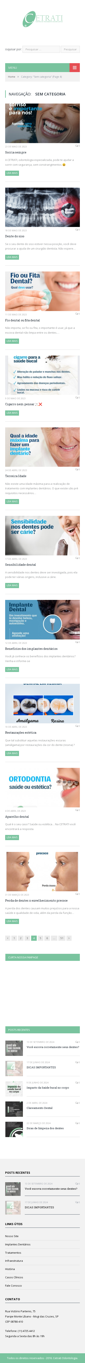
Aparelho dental (17, 817)
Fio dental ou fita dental (22, 320)
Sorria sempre (15, 152)
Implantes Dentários (18, 1244)
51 (61, 938)
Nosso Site (12, 1236)
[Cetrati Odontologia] (42, 18)
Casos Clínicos (14, 1277)
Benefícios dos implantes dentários (31, 649)
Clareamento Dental (39, 1108)
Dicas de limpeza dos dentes (45, 1128)
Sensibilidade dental (20, 565)
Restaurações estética (20, 733)
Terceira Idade (15, 476)
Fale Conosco (13, 1285)
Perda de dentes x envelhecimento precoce (36, 900)
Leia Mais (12, 173)
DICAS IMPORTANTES (41, 1067)
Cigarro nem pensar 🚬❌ (23, 404)
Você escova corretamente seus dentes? (53, 1047)
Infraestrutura (14, 1261)
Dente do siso (14, 236)
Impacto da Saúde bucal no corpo (48, 1087)
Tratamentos (13, 1252)
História (10, 1269)
